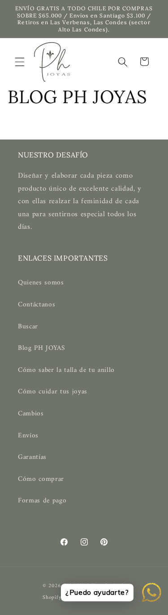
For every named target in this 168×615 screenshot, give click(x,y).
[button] (19, 61)
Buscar (28, 327)
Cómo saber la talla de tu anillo (66, 370)
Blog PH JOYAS (41, 348)
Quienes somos (41, 283)
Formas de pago (42, 501)
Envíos (28, 436)
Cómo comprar (41, 479)
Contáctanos (36, 305)
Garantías (32, 457)
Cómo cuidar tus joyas (52, 392)
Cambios (31, 414)
